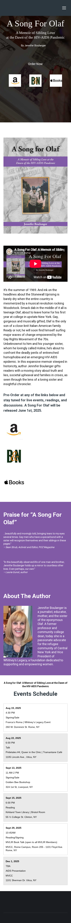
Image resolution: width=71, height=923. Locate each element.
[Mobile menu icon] (64, 7)
